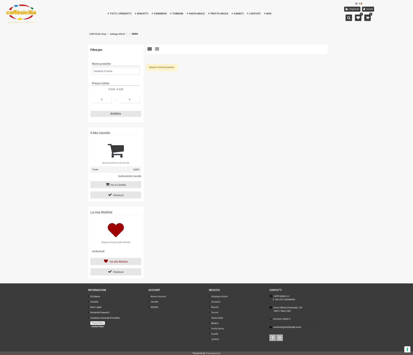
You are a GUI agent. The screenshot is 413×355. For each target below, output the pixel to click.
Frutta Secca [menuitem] (217, 328)
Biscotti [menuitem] (215, 307)
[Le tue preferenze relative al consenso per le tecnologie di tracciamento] (407, 349)
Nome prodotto (101, 63)
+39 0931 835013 (281, 319)
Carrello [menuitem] (154, 301)
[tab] (151, 49)
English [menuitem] (357, 4)
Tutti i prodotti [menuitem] (121, 13)
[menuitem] (141, 14)
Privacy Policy (98, 323)
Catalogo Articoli (117, 34)
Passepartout (213, 353)
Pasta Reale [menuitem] (217, 318)
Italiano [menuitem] (361, 4)
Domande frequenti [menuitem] (99, 312)
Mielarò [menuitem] (214, 323)
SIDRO (135, 34)
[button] (115, 114)
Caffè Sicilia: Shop (97, 34)
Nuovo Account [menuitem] (158, 296)
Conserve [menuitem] (160, 13)
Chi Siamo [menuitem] (95, 296)
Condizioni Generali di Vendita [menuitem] (105, 318)
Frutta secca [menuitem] (219, 13)
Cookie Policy (97, 326)
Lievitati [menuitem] (215, 339)
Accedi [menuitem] (369, 9)
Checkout (118, 195)
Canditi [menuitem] (239, 13)
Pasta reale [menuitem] (197, 13)
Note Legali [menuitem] (95, 307)
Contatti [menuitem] (94, 301)
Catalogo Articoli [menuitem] (219, 296)
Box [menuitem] (269, 13)
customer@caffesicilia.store (287, 327)
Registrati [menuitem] (354, 9)
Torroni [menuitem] (177, 13)
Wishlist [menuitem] (154, 307)
